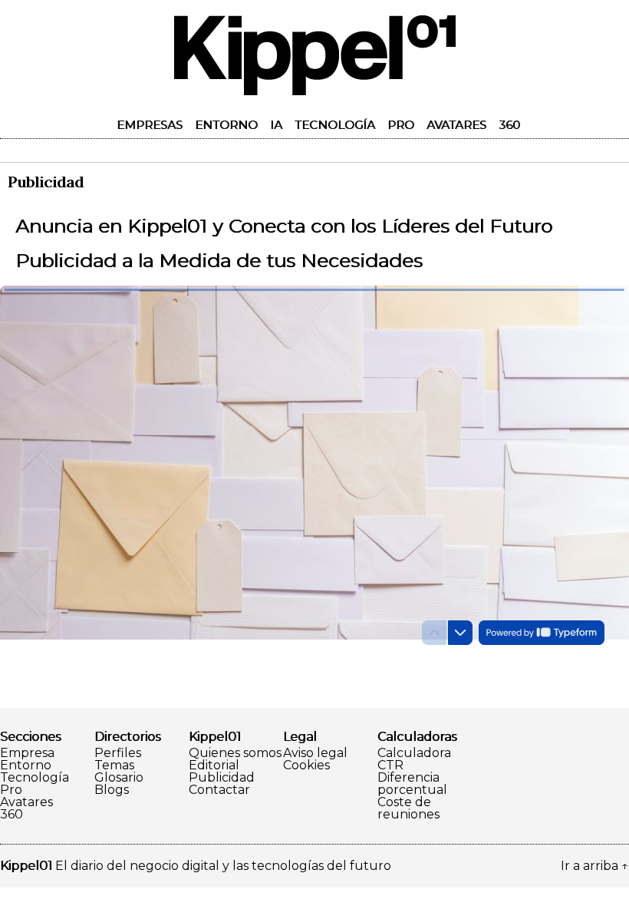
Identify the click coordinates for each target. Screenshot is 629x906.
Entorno (226, 124)
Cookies (306, 765)
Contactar (219, 790)
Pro (400, 124)
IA (276, 124)
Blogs (111, 790)
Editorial (214, 765)
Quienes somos (235, 753)
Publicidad (222, 778)
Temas (114, 765)
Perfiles (117, 753)
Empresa (27, 753)
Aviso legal (315, 753)
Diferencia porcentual (412, 784)
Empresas (150, 124)
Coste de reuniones (408, 808)
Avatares (456, 124)
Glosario (118, 778)
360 (509, 124)
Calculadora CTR (414, 759)
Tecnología (335, 124)
